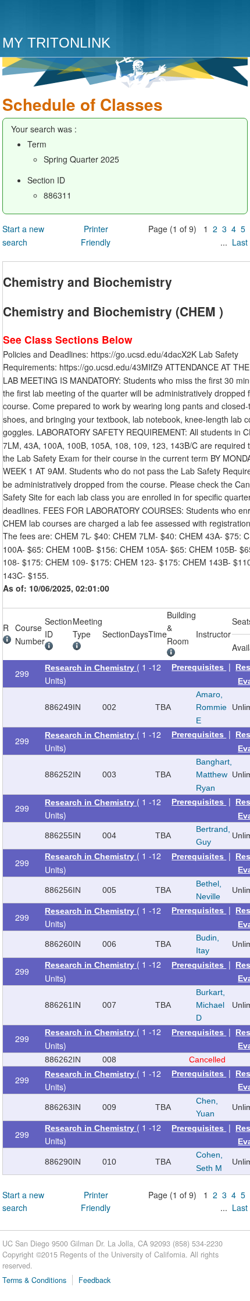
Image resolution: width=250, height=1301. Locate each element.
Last (240, 242)
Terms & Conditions (34, 1280)
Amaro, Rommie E (211, 707)
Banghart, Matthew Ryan (214, 774)
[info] (9, 641)
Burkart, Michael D (210, 1005)
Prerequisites (199, 667)
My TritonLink (56, 43)
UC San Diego (68, 19)
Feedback (94, 1280)
